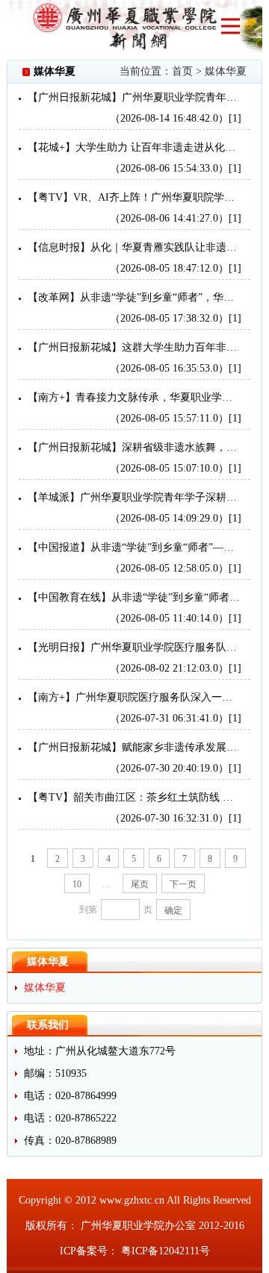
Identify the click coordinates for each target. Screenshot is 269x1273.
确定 (173, 910)
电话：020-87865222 (70, 1118)
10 (76, 884)
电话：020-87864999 (70, 1095)
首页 (182, 71)
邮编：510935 (55, 1073)
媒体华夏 (226, 71)
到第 (88, 909)
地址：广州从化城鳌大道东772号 (100, 1051)
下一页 (183, 884)
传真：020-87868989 (70, 1140)
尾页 (140, 884)
